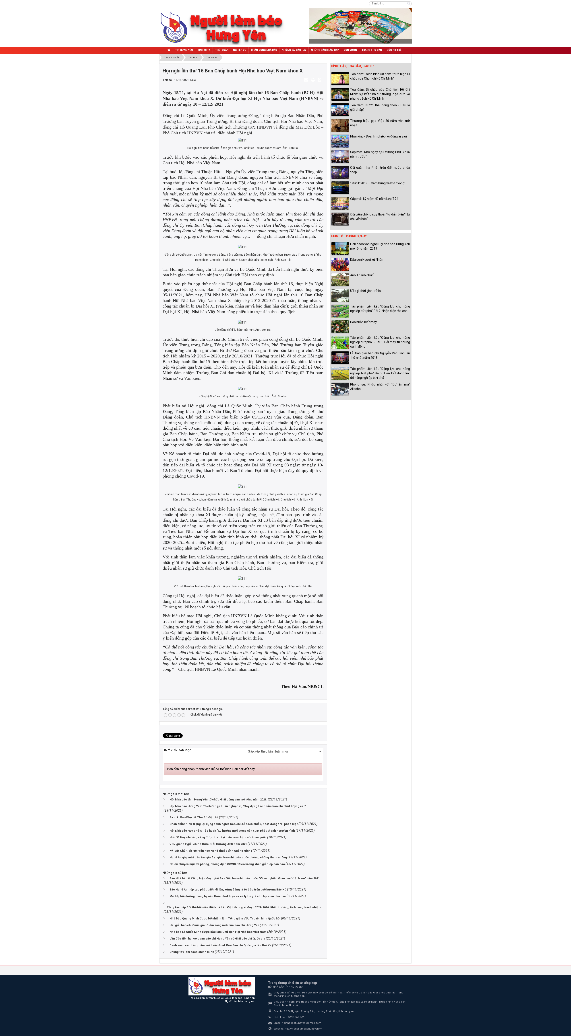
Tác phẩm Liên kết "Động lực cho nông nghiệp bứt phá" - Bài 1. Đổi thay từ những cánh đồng (380, 342)
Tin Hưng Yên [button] (184, 50)
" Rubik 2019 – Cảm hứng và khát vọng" (377, 183)
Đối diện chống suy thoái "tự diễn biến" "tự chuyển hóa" (380, 217)
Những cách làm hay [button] (325, 50)
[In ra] (313, 80)
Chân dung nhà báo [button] (264, 50)
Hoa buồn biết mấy (363, 322)
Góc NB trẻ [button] (394, 50)
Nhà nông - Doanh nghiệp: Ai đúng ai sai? (378, 136)
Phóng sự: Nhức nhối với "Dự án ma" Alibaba (380, 387)
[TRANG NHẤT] (169, 50)
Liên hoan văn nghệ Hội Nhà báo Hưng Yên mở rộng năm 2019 (380, 246)
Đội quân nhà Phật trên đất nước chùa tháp (380, 170)
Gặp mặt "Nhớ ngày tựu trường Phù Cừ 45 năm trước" (380, 154)
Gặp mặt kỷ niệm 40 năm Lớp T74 (374, 199)
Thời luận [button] (221, 50)
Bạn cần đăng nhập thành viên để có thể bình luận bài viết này (211, 769)
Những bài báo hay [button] (294, 50)
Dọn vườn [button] (350, 50)
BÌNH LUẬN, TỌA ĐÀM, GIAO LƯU (353, 66)
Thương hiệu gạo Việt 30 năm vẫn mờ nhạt (380, 123)
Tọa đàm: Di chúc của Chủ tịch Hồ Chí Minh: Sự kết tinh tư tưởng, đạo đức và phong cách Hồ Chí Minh (380, 94)
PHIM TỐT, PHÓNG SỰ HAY (349, 236)
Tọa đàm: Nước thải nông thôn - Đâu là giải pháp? (380, 107)
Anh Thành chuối (362, 275)
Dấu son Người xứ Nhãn (366, 259)
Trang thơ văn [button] (372, 50)
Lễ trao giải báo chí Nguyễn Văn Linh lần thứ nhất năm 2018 (380, 355)
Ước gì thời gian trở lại (365, 291)
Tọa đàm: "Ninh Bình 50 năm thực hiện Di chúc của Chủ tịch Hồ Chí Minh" (380, 76)
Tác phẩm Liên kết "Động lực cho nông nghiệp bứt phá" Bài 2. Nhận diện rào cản (380, 309)
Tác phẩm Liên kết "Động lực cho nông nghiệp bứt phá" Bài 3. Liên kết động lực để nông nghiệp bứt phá (380, 373)
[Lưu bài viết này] (320, 80)
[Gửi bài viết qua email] (306, 80)
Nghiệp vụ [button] (239, 50)
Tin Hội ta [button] (203, 50)
